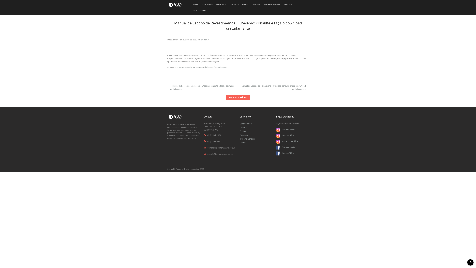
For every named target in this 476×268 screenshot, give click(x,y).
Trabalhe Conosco (272, 4)
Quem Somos (207, 4)
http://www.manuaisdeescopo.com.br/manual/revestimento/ (201, 67)
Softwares (220, 4)
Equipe (245, 4)
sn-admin (205, 40)
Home (195, 4)
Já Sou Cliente (199, 10)
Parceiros (256, 4)
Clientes (234, 4)
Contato (288, 4)
